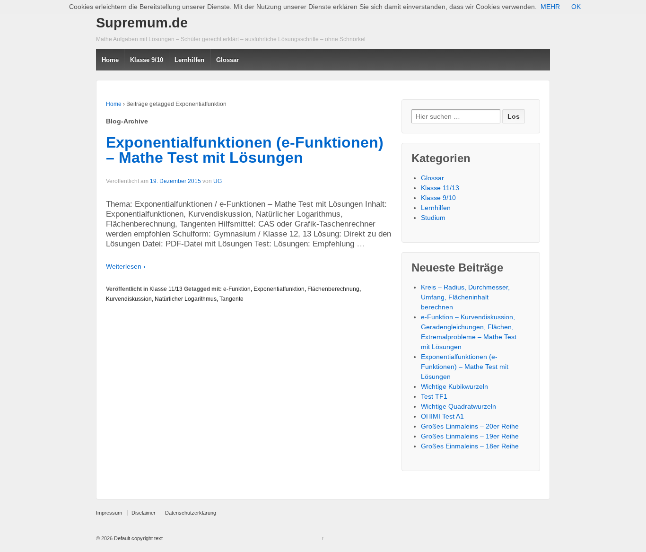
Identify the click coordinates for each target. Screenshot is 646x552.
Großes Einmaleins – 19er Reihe (470, 436)
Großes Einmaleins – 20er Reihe (470, 426)
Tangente (231, 299)
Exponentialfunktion (279, 289)
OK (576, 6)
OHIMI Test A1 (442, 416)
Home (110, 59)
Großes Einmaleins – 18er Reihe (470, 446)
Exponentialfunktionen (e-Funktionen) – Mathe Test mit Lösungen (245, 150)
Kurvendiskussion (129, 299)
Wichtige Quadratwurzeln (458, 406)
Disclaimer (143, 513)
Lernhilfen (436, 207)
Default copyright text (138, 538)
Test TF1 (434, 396)
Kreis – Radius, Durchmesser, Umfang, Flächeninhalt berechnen (465, 297)
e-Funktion (237, 289)
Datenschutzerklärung (190, 513)
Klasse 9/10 (146, 59)
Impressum (109, 513)
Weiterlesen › (126, 266)
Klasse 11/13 (166, 289)
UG (217, 181)
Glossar (227, 59)
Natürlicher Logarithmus (186, 299)
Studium (433, 217)
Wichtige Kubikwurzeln (454, 386)
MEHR (550, 6)
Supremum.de (142, 22)
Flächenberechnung (333, 289)
